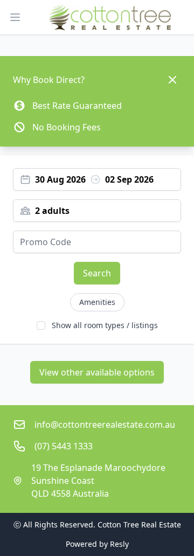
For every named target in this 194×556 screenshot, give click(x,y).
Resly (119, 544)
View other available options (97, 372)
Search (97, 273)
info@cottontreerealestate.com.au (104, 424)
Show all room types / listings (105, 325)
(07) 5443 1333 (63, 446)
